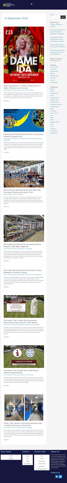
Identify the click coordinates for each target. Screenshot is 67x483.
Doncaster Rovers (54, 102)
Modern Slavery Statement (42, 468)
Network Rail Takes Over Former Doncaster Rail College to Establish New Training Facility (57, 31)
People (52, 117)
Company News (21, 138)
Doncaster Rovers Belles (56, 104)
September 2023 (54, 75)
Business (15, 138)
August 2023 (53, 78)
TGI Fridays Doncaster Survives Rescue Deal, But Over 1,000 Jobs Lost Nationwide (57, 52)
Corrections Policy (41, 463)
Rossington (11, 458)
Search (52, 14)
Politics (52, 119)
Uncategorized (53, 130)
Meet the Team (42, 461)
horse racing (53, 111)
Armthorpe (11, 455)
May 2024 (52, 73)
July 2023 (52, 80)
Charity (52, 91)
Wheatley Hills (53, 133)
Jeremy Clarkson (54, 113)
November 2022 (54, 82)
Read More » (6, 100)
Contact (41, 458)
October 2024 (53, 69)
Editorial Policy (42, 466)
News (51, 115)
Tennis (51, 126)
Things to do (23, 90)
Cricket (14, 90)
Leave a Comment (8, 90)
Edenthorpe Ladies (29, 138)
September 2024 (54, 71)
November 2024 (54, 67)
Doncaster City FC (54, 97)
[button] (31, 4)
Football (36, 138)
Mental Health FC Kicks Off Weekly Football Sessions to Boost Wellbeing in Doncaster (57, 39)
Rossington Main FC (55, 122)
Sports (18, 90)
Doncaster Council (29, 274)
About (42, 455)
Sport (27, 458)
